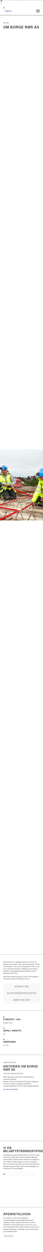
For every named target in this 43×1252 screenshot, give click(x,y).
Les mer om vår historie (10, 1089)
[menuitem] (37, 11)
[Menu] (37, 11)
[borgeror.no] (17, 11)
